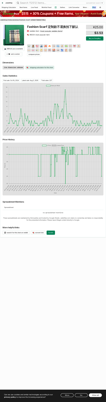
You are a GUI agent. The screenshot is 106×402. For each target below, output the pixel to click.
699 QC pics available (13, 49)
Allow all (95, 395)
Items (10, 20)
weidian (16, 20)
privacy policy (10, 397)
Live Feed (34, 7)
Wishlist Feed (46, 7)
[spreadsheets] (55, 7)
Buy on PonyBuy (95, 38)
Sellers (62, 7)
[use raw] (70, 50)
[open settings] (100, 7)
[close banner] (104, 14)
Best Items (23, 7)
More (85, 7)
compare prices (34, 54)
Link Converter (74, 7)
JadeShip (3, 20)
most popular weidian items (51, 31)
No (81, 395)
